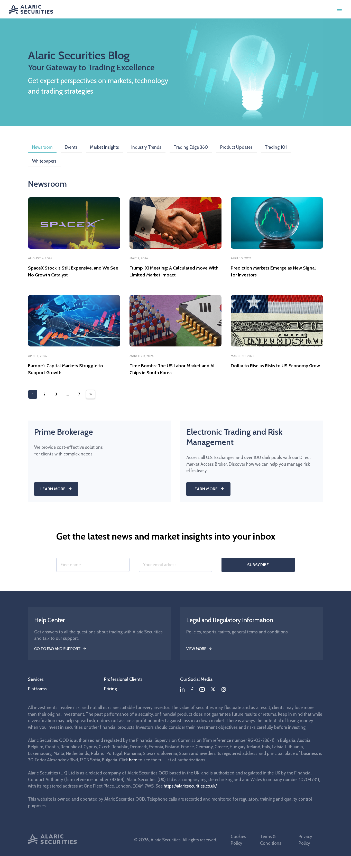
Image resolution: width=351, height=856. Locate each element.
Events (71, 147)
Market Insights (104, 147)
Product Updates (236, 147)
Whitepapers (44, 161)
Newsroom (42, 147)
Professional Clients (123, 679)
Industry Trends (146, 147)
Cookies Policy (238, 840)
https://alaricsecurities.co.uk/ (190, 786)
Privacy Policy (305, 840)
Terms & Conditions (270, 840)
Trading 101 (276, 147)
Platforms (37, 688)
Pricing (110, 688)
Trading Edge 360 (191, 147)
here (133, 759)
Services (36, 679)
